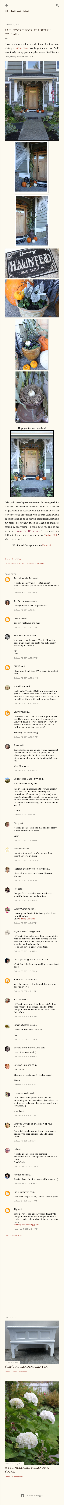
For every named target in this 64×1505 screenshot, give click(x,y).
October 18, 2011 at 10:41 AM (26, 678)
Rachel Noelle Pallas (24, 578)
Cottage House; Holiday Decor (23, 563)
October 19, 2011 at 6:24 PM (25, 1141)
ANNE (17, 666)
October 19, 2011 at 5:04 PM (25, 1056)
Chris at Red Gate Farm (26, 779)
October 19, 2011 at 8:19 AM (25, 1016)
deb (16, 1149)
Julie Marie (19, 999)
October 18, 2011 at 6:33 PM (25, 951)
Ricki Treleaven (21, 1192)
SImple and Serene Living (27, 1047)
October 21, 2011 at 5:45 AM (25, 1201)
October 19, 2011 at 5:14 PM (25, 1084)
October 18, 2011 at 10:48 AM (26, 703)
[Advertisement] (32, 1276)
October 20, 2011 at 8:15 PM (25, 1183)
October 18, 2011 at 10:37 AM (26, 658)
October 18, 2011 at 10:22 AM (26, 627)
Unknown (19, 618)
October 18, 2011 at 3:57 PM (25, 923)
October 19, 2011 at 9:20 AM (25, 1039)
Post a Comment (13, 1236)
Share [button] (7, 559)
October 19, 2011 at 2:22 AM (25, 991)
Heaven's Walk (21, 1093)
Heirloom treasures (24, 979)
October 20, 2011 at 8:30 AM (26, 1166)
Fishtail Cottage (17, 10)
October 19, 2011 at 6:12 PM (25, 1115)
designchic (19, 848)
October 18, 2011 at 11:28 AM (25, 770)
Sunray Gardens (22, 908)
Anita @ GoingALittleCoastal (28, 959)
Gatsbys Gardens (22, 1065)
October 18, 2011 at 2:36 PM (25, 900)
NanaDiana (19, 686)
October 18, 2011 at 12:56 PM (26, 880)
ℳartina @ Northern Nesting (29, 868)
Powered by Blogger (34, 1495)
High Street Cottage (24, 931)
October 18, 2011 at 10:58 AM (26, 737)
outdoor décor (21, 48)
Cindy (16, 823)
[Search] (57, 5)
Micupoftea (20, 1174)
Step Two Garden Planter (26, 1366)
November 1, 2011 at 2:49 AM (26, 1229)
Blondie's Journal (22, 635)
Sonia (16, 745)
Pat (15, 888)
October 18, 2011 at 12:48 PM (26, 840)
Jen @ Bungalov (22, 601)
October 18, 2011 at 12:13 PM (25, 815)
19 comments (17, 1477)
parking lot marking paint (26, 1224)
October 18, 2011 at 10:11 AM (25, 592)
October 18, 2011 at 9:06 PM (25, 971)
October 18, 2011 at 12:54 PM (26, 860)
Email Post (16, 559)
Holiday (40, 563)
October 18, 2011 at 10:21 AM (26, 610)
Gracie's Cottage (22, 1025)
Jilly (15, 1209)
